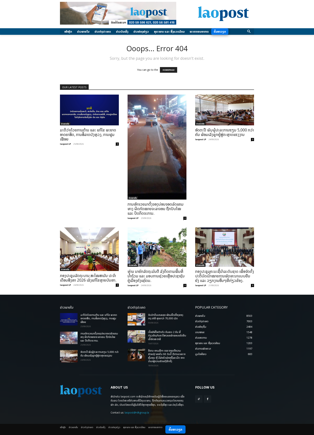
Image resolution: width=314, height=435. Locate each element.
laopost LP (65, 144)
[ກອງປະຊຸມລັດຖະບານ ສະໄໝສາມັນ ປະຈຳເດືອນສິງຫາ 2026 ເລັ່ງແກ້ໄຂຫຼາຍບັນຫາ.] (89, 249)
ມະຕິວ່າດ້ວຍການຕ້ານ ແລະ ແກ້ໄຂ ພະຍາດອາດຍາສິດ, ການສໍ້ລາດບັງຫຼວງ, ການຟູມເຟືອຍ (88, 134)
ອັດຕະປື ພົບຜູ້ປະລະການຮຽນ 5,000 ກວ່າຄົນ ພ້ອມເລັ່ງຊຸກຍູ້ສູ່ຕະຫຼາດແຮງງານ (224, 132)
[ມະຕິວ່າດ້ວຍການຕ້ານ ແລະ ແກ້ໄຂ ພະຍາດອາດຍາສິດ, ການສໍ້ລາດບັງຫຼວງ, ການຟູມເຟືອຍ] (89, 110)
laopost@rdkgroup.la (137, 412)
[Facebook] (207, 399)
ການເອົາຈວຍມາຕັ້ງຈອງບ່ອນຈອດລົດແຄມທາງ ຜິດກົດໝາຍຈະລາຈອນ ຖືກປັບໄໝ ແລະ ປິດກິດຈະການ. (156, 209)
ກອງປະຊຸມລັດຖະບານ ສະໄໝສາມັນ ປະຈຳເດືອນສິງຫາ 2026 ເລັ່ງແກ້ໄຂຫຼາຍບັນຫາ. (88, 278)
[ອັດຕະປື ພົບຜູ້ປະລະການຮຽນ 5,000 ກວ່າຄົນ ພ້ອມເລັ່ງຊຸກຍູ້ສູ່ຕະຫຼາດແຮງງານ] (224, 110)
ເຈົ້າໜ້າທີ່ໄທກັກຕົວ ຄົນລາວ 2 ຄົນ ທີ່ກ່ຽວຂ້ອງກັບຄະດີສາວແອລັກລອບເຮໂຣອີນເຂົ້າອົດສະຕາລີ (167, 335)
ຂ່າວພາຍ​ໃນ (65, 123)
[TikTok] (198, 399)
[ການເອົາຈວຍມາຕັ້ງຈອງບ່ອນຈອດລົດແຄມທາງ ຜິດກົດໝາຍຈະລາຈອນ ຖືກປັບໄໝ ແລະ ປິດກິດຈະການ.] (157, 147)
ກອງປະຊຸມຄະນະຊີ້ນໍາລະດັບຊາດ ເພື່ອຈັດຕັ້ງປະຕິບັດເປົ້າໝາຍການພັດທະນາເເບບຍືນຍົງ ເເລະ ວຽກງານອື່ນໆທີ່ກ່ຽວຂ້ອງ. (224, 276)
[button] (249, 31)
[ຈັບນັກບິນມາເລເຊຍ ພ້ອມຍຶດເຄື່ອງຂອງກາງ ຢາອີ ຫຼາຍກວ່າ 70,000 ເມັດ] (136, 319)
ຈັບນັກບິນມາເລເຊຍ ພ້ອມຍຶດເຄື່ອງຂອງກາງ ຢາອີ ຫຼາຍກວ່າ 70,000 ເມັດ (165, 316)
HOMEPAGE (168, 70)
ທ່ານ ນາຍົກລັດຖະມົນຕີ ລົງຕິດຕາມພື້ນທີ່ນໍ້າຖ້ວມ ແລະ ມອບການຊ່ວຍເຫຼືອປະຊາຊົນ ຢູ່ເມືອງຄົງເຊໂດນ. (156, 276)
